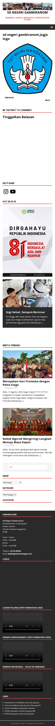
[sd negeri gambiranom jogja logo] (27, 92)
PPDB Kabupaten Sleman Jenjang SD (19, 714)
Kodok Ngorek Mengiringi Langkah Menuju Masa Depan (27, 440)
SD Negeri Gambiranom (35, 723)
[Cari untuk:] (27, 467)
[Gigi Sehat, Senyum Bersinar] (27, 293)
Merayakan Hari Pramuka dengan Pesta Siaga (26, 383)
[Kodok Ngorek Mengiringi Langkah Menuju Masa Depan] (27, 434)
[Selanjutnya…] (36, 322)
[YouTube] (13, 191)
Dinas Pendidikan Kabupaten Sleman (20, 708)
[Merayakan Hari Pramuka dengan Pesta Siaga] (27, 376)
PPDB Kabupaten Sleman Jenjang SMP (20, 711)
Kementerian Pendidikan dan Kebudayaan (22, 702)
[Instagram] (6, 191)
